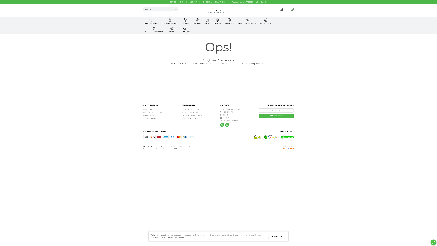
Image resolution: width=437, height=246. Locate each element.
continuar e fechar (277, 236)
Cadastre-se (276, 116)
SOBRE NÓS (148, 109)
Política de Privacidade (175, 237)
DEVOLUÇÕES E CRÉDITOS (192, 115)
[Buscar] (176, 9)
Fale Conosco (149, 115)
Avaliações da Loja (151, 118)
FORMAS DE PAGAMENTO (191, 112)
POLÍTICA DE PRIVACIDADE (153, 112)
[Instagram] (222, 125)
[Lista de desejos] (288, 9)
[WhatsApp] (227, 125)
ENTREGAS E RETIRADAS (191, 109)
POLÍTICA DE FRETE (189, 118)
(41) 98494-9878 (227, 112)
